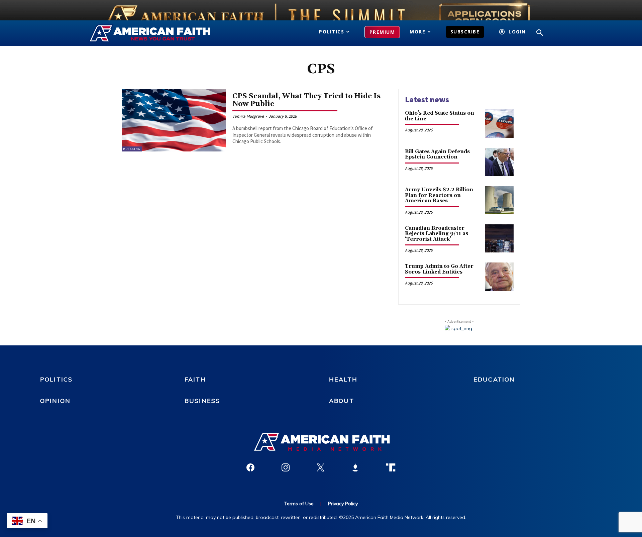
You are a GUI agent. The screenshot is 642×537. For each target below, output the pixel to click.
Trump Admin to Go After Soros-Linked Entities (439, 269)
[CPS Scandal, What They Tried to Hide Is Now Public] (174, 120)
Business (202, 401)
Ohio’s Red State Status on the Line (439, 116)
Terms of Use (299, 504)
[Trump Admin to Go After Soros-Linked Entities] (499, 276)
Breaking (131, 149)
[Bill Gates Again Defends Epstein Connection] (499, 162)
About (341, 401)
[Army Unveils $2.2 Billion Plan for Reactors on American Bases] (499, 200)
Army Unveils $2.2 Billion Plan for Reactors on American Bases (439, 195)
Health (343, 379)
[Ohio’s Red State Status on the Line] (499, 123)
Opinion (55, 401)
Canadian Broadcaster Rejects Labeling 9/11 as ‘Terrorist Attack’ (436, 233)
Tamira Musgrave (248, 116)
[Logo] (159, 33)
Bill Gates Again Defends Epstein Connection (437, 154)
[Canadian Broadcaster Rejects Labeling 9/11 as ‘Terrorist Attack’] (499, 238)
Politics (56, 379)
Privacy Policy (343, 504)
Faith (195, 379)
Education (494, 379)
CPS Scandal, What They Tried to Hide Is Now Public (306, 100)
